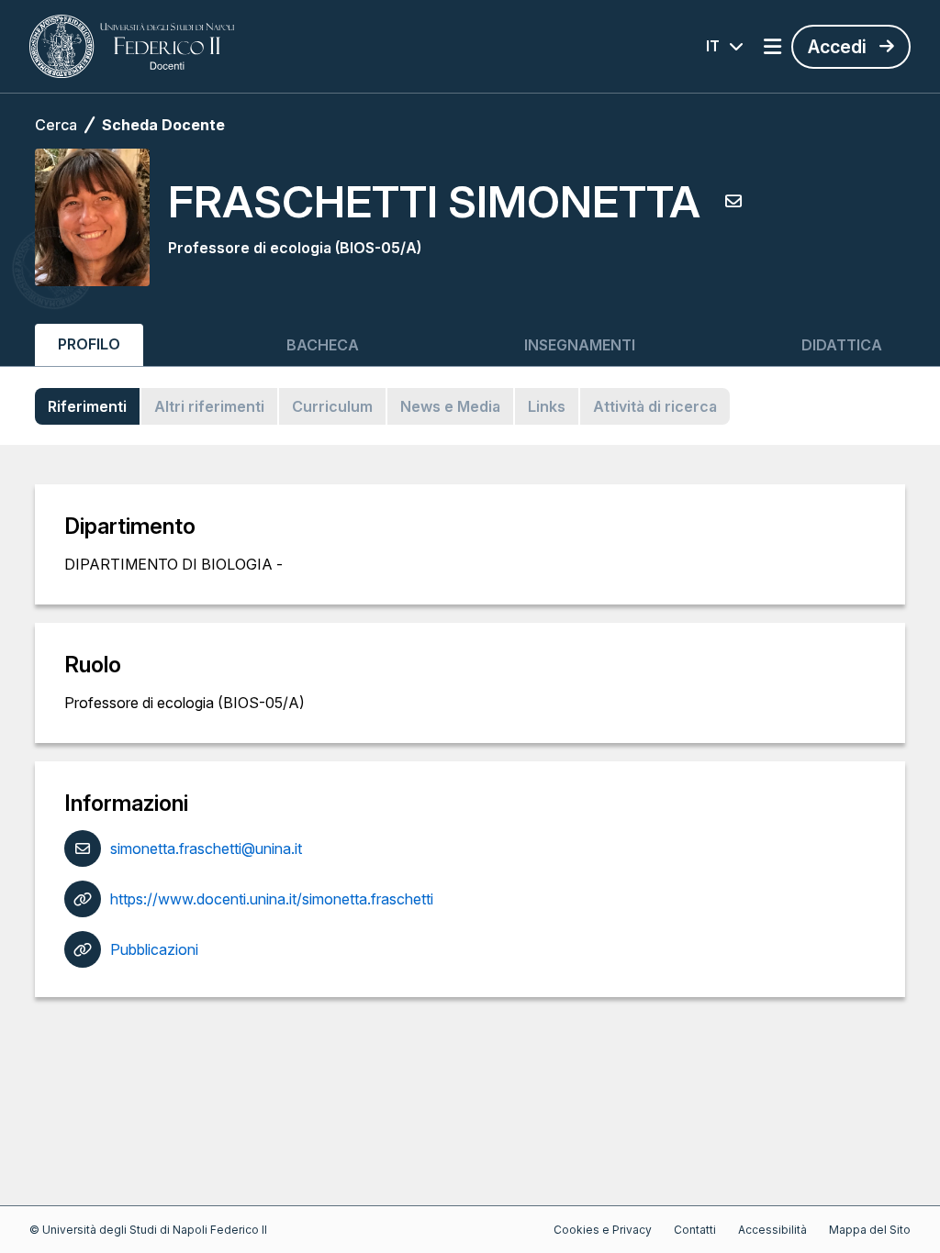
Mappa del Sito (870, 1229)
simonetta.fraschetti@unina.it (206, 848)
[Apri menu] (772, 47)
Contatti (695, 1229)
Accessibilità (772, 1229)
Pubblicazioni (154, 949)
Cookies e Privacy (603, 1229)
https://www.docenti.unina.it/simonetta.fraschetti (271, 899)
